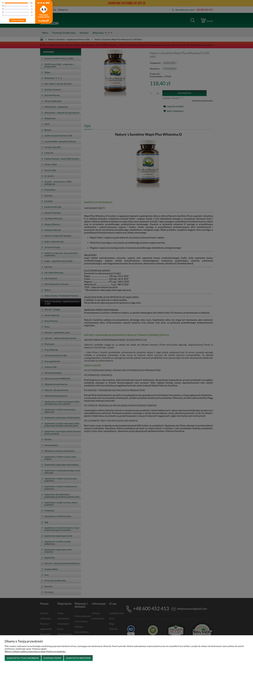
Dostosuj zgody (52, 658)
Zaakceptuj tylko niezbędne (23, 658)
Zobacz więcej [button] (17, 20)
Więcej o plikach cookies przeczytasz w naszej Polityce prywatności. (35, 651)
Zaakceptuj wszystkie (78, 658)
